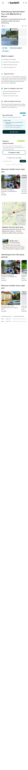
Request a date (15, 152)
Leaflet (23, 224)
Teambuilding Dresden (19, 316)
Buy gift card (14, 132)
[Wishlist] (22, 26)
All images (14, 29)
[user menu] (23, 3)
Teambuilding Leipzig (6, 316)
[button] (14, 213)
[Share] (25, 26)
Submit (23, 161)
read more (13, 83)
